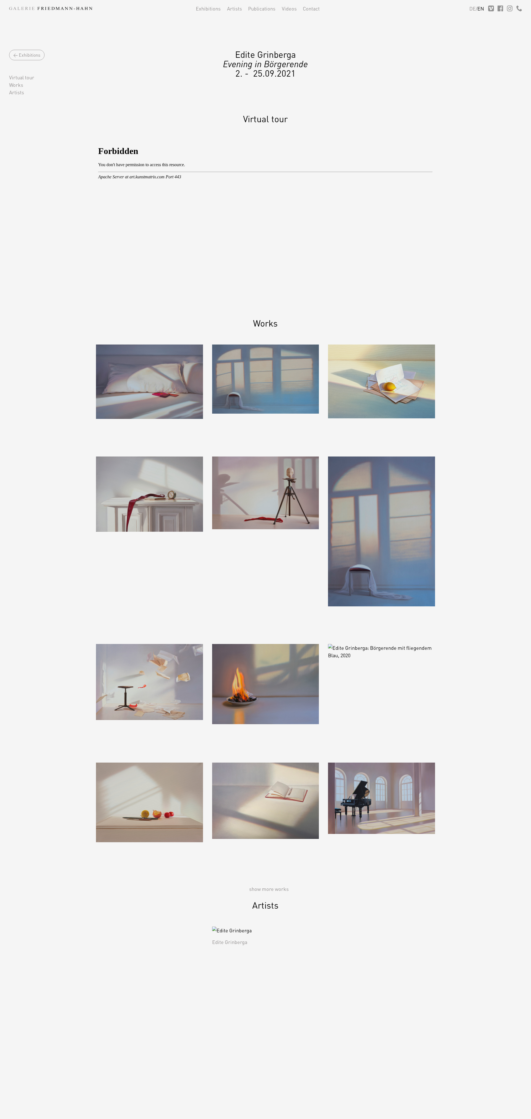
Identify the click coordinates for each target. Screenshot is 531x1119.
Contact (311, 8)
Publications (261, 8)
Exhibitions (208, 8)
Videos (289, 8)
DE (472, 8)
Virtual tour (21, 77)
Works (16, 85)
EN (480, 8)
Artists (234, 8)
